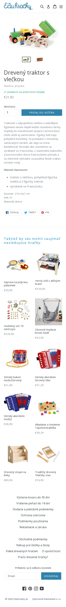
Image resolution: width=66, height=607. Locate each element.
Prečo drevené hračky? (33, 557)
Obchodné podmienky (33, 539)
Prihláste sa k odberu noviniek (33, 567)
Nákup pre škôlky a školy (33, 545)
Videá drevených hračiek (22, 551)
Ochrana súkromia (33, 515)
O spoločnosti (51, 551)
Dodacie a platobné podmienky (33, 509)
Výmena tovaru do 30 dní (33, 497)
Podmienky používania (33, 521)
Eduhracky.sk (21, 599)
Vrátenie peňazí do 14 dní (33, 503)
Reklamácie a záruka (33, 527)
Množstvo (9, 106)
